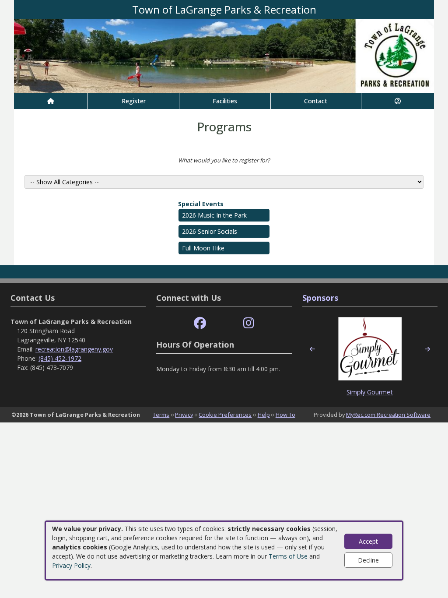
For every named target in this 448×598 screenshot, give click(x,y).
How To (285, 415)
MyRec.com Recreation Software (388, 415)
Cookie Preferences (225, 415)
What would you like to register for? (224, 160)
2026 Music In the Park (214, 215)
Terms (161, 415)
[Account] (397, 101)
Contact (315, 101)
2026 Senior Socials (209, 231)
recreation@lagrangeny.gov (74, 349)
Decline (368, 560)
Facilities (225, 101)
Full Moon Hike (203, 248)
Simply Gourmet (369, 392)
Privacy (184, 415)
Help (264, 415)
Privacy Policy (71, 565)
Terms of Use (288, 556)
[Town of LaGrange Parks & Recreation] (224, 55)
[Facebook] (200, 323)
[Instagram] (248, 323)
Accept (368, 541)
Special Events (201, 204)
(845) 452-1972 (59, 358)
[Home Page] (51, 101)
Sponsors (320, 297)
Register (134, 101)
